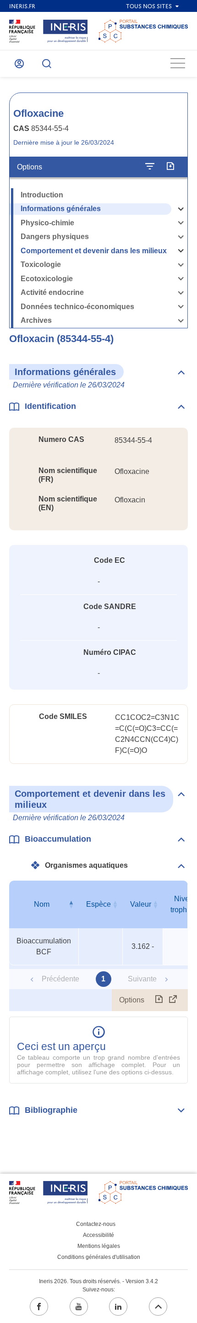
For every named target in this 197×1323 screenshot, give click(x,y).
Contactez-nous (95, 1224)
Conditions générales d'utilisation (98, 1257)
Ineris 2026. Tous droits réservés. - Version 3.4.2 (98, 1281)
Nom (41, 904)
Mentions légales (98, 1246)
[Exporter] (170, 167)
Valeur (140, 904)
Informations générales (61, 208)
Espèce (98, 904)
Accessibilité (98, 1235)
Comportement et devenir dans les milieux (94, 251)
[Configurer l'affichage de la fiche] (149, 167)
